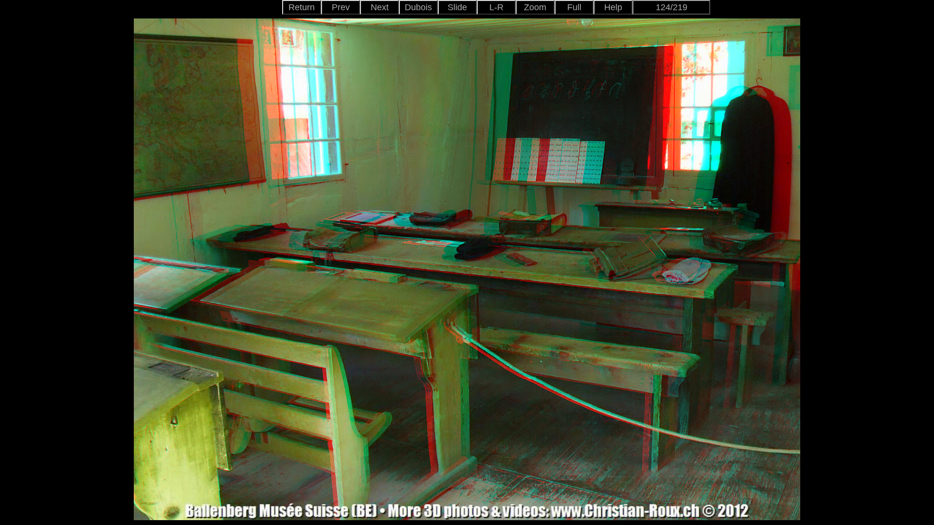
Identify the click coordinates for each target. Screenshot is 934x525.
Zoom (535, 7)
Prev (341, 7)
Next (380, 7)
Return (301, 7)
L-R (496, 7)
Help (613, 7)
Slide (457, 7)
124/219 (671, 7)
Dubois (418, 7)
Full (574, 7)
